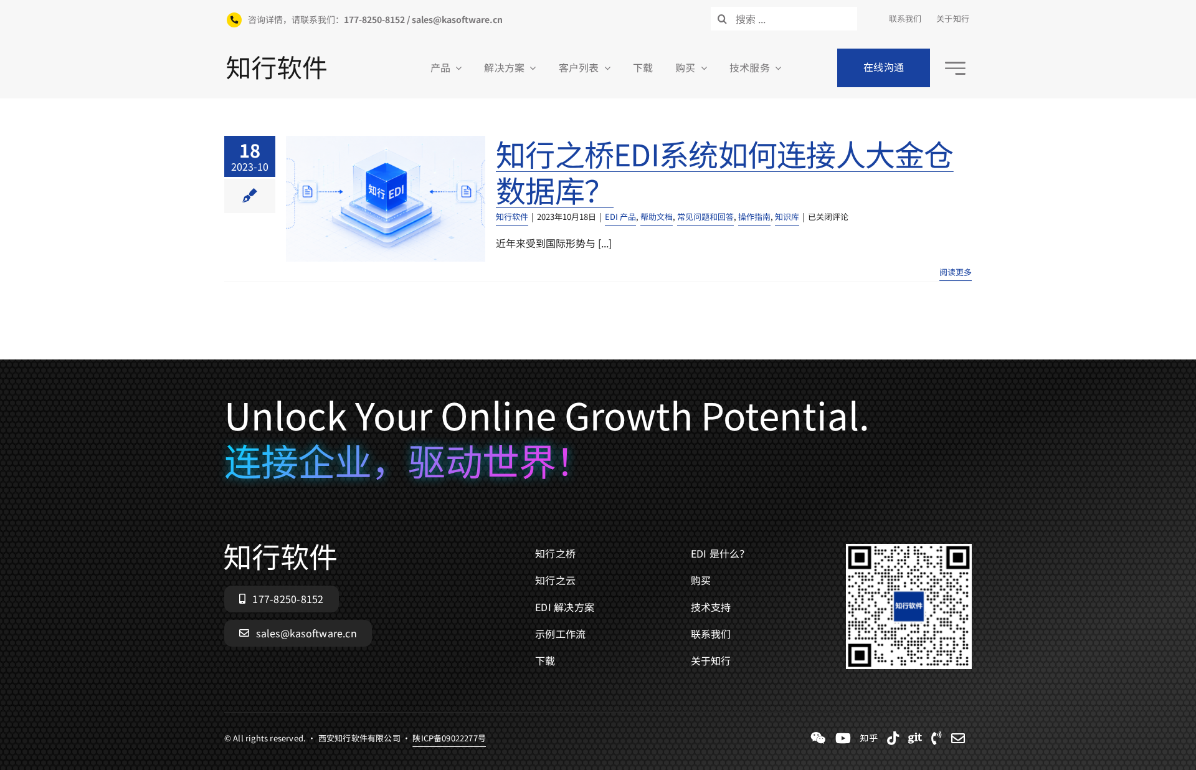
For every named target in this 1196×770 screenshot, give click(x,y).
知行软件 (512, 216)
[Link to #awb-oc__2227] (955, 68)
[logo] (276, 61)
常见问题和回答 (705, 216)
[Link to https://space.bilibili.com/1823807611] (843, 738)
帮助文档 (656, 216)
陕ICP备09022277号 (449, 738)
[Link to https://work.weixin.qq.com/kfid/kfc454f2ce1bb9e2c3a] (818, 738)
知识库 (787, 216)
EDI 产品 (620, 216)
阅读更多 (955, 272)
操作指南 (754, 216)
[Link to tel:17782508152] (936, 738)
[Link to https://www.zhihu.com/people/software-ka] (869, 738)
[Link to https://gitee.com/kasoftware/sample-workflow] (915, 738)
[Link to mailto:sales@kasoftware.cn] (958, 738)
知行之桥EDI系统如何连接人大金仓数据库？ (725, 171)
